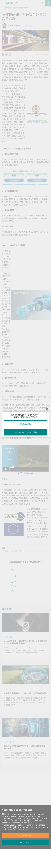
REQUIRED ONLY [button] (25, 835)
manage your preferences (14, 825)
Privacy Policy (12, 829)
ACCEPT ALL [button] (25, 843)
